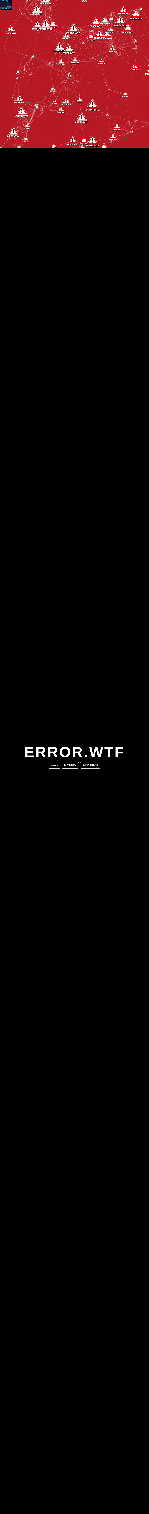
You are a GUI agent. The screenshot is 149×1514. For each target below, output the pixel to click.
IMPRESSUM (70, 765)
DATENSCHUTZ (90, 765)
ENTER (54, 765)
